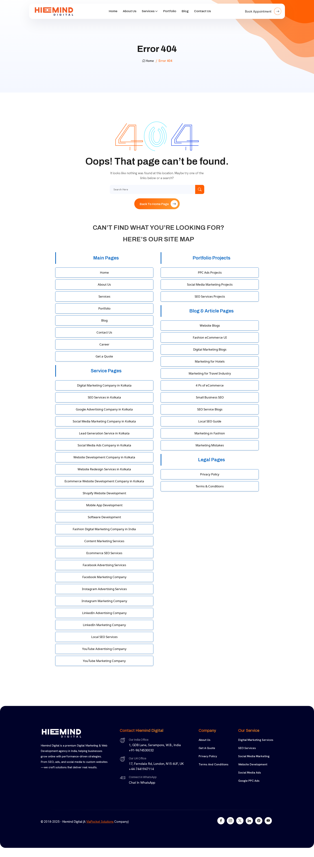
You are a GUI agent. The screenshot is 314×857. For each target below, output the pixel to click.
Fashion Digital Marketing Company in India (104, 529)
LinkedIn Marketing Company (104, 625)
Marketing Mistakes (210, 445)
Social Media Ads (249, 772)
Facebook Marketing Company (104, 577)
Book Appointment (258, 11)
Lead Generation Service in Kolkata (104, 433)
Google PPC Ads (248, 781)
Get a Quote (104, 356)
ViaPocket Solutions (100, 822)
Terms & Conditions (210, 486)
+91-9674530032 (141, 750)
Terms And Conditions (213, 764)
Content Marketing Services (104, 541)
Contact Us (202, 11)
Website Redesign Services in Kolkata (104, 469)
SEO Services (247, 748)
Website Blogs (210, 325)
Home (113, 11)
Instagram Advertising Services (104, 589)
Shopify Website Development (104, 493)
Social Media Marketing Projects (210, 284)
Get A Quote (207, 748)
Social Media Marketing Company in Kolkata (104, 421)
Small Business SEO (210, 397)
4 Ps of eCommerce (210, 385)
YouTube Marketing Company (104, 661)
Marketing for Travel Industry (210, 373)
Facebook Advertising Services (104, 565)
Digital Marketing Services (255, 740)
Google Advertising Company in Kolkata (104, 409)
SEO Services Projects (210, 296)
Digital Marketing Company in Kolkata (104, 385)
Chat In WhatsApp (142, 782)
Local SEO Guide (209, 421)
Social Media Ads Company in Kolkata (104, 445)
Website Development (252, 764)
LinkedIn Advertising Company (104, 613)
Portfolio (169, 11)
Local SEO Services (104, 637)
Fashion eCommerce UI (210, 337)
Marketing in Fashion (209, 433)
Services (148, 11)
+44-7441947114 (141, 769)
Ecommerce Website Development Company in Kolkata (104, 481)
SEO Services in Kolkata (104, 397)
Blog (185, 11)
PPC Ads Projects (210, 272)
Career (104, 344)
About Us (129, 11)
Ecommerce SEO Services (104, 553)
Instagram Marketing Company (104, 601)
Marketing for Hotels (210, 361)
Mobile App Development (104, 505)
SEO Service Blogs (209, 409)
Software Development (104, 517)
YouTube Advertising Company (104, 649)
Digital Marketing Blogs (209, 349)
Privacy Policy (209, 474)
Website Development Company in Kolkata (104, 457)
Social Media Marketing (253, 756)
